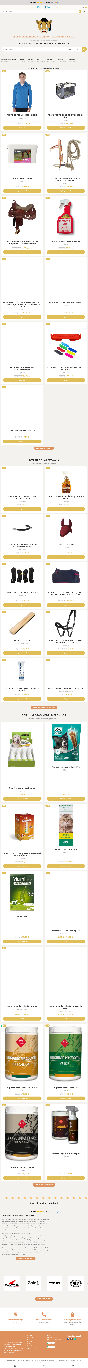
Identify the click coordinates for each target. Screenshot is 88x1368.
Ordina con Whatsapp (15, 1320)
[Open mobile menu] (2, 7)
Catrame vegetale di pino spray (66, 1153)
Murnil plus (22, 916)
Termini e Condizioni (52, 1337)
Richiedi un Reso (32, 1348)
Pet (28, 1339)
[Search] (80, 11)
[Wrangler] (54, 1283)
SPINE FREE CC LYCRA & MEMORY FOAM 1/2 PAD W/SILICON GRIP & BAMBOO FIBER (22, 304)
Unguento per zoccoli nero (22, 1167)
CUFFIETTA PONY (66, 544)
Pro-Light (22, 549)
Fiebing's (66, 501)
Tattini (66, 244)
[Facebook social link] (68, 1339)
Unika (22, 181)
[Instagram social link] (71, 1339)
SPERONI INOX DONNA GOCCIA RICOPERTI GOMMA (22, 545)
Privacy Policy (51, 1343)
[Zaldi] (33, 1283)
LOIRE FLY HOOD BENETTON (22, 430)
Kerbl (66, 120)
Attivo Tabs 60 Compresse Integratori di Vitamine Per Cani (22, 854)
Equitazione (30, 1337)
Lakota (65, 183)
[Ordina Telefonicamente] (44, 1314)
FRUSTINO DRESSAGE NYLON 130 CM (65, 688)
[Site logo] (44, 7)
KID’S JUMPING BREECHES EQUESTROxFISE (22, 368)
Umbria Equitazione (22, 643)
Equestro (22, 118)
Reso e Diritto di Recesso (54, 1339)
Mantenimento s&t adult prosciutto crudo (65, 1007)
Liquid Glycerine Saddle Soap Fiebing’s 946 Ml (66, 497)
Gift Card (29, 1341)
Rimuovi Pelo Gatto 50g (66, 849)
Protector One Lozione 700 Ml (66, 241)
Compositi (66, 373)
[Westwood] (76, 1283)
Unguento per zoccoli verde (66, 1087)
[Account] (85, 11)
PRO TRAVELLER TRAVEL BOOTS (22, 592)
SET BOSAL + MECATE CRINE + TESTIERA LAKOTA (65, 179)
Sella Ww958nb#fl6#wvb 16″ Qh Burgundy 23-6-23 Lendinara (22, 242)
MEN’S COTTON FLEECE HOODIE (22, 115)
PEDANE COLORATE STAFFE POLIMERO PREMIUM (65, 368)
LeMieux (22, 434)
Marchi (28, 1343)
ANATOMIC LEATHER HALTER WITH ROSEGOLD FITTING (65, 641)
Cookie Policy (51, 1346)
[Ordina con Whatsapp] (15, 1314)
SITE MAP (29, 1345)
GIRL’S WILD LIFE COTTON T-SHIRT (65, 302)
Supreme (22, 501)
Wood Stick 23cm (22, 640)
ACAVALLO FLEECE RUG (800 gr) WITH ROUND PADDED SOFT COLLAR (66, 593)
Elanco (65, 770)
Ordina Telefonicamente (44, 1320)
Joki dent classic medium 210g (66, 767)
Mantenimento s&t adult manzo (22, 1006)
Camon (22, 791)
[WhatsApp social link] (74, 1339)
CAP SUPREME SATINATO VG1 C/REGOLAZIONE (22, 497)
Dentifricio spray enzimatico (22, 788)
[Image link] (14, 1337)
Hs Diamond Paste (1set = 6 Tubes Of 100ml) (22, 689)
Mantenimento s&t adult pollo (66, 930)
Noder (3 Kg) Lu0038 (22, 178)
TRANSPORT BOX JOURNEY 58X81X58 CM (66, 116)
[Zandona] (12, 1283)
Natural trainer (65, 934)
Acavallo (22, 309)
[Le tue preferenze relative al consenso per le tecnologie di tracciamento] (1, 1026)
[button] (44, 2)
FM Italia (22, 1091)
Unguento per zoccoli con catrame (22, 1087)
